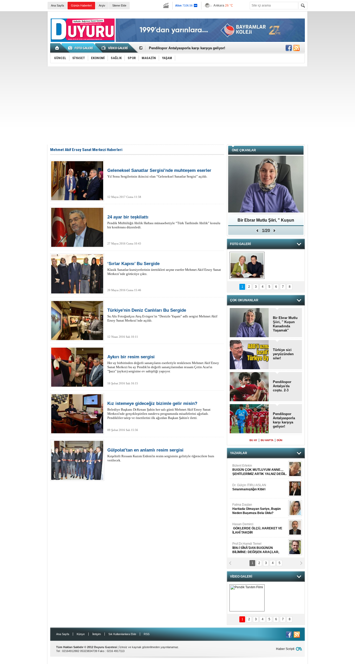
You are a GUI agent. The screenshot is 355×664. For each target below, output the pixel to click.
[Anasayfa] (57, 48)
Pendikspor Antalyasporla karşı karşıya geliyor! (187, 48)
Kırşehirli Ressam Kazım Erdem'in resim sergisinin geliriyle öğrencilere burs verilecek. (160, 455)
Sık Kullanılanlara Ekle (122, 634)
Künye (81, 634)
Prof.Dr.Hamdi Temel (255, 548)
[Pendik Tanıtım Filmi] (247, 597)
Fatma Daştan (256, 509)
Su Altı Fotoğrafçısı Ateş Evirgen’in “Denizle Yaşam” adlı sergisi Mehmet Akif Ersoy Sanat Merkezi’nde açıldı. (162, 315)
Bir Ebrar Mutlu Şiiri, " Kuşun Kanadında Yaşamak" (266, 222)
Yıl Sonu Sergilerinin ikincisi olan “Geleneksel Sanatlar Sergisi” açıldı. (159, 173)
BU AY (253, 440)
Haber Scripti (285, 649)
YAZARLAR (238, 453)
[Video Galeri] (115, 48)
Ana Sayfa (57, 5)
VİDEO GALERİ (241, 576)
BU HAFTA (267, 440)
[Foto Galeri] (81, 48)
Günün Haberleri (81, 5)
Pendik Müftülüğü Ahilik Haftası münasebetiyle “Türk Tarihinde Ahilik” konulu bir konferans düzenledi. (163, 222)
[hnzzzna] (247, 265)
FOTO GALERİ (240, 244)
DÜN (279, 440)
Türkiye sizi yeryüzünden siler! (283, 354)
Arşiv (102, 5)
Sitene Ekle (119, 5)
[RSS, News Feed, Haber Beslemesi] (296, 48)
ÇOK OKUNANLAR (244, 300)
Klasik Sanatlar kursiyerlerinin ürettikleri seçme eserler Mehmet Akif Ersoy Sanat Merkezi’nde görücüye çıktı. (164, 268)
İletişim (96, 634)
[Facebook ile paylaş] (289, 48)
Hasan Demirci (257, 528)
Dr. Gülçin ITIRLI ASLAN (249, 487)
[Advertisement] (177, 105)
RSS (146, 634)
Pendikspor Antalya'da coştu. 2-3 (282, 386)
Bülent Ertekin (259, 470)
